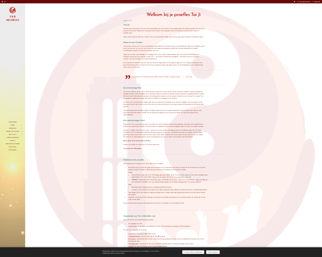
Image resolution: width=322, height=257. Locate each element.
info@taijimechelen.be (304, 1)
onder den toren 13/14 (162, 175)
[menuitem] (13, 122)
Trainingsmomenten (134, 236)
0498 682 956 (317, 1)
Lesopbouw (132, 234)
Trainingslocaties (133, 244)
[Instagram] (5, 1)
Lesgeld (130, 246)
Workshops (132, 239)
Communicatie (132, 226)
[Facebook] (2, 1)
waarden (133, 224)
